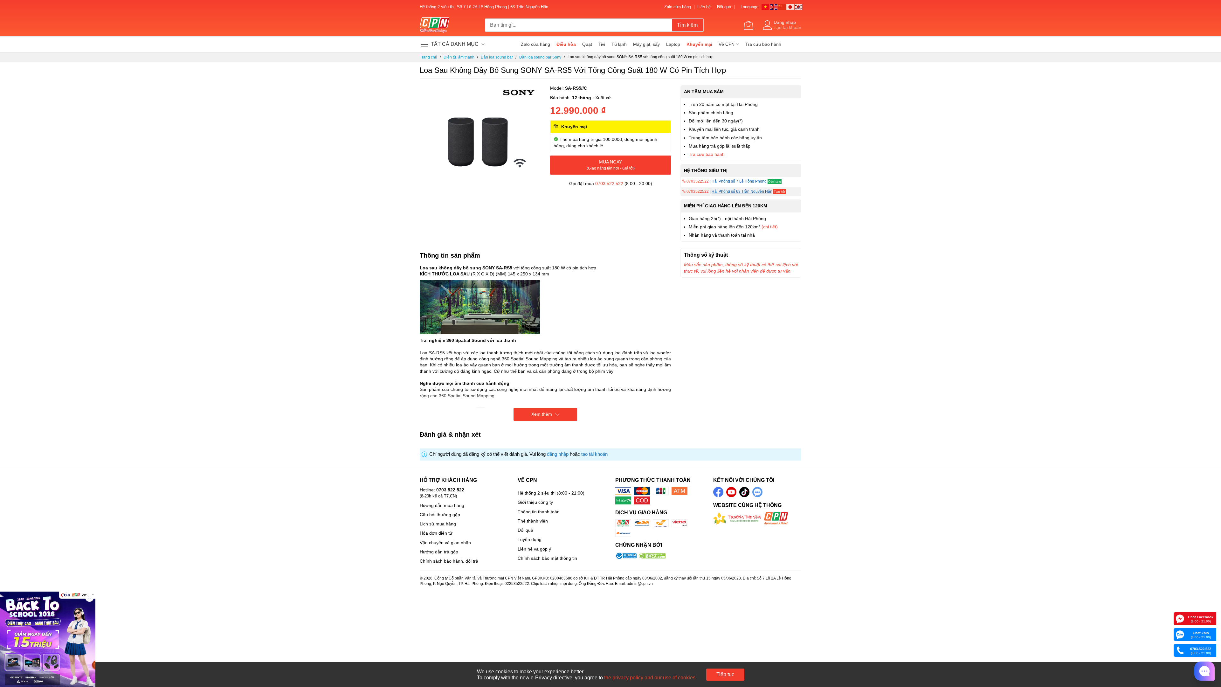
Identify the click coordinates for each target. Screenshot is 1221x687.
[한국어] (799, 6)
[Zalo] (1180, 634)
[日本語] (790, 6)
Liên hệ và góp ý (534, 549)
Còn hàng (774, 181)
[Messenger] (1180, 618)
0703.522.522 (609, 183)
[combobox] (578, 25)
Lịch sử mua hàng (438, 523)
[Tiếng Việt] (766, 6)
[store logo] (434, 25)
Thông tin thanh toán (539, 511)
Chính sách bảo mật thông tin (547, 558)
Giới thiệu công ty (535, 502)
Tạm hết (779, 191)
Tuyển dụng (530, 539)
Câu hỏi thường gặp (440, 514)
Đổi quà (724, 6)
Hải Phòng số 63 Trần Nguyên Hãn (742, 191)
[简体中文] (782, 6)
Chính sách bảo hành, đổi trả (449, 561)
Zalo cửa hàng (677, 6)
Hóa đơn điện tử (436, 533)
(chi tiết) (770, 226)
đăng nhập (558, 454)
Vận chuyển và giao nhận (445, 542)
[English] (774, 6)
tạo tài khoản (594, 454)
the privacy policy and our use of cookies (649, 677)
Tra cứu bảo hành (707, 154)
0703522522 (697, 181)
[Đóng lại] (89, 597)
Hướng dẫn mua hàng (442, 505)
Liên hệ (704, 6)
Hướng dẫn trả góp (439, 551)
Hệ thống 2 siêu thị (536, 493)
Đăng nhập (785, 22)
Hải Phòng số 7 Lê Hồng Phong (739, 181)
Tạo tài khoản (787, 27)
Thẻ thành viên (533, 521)
